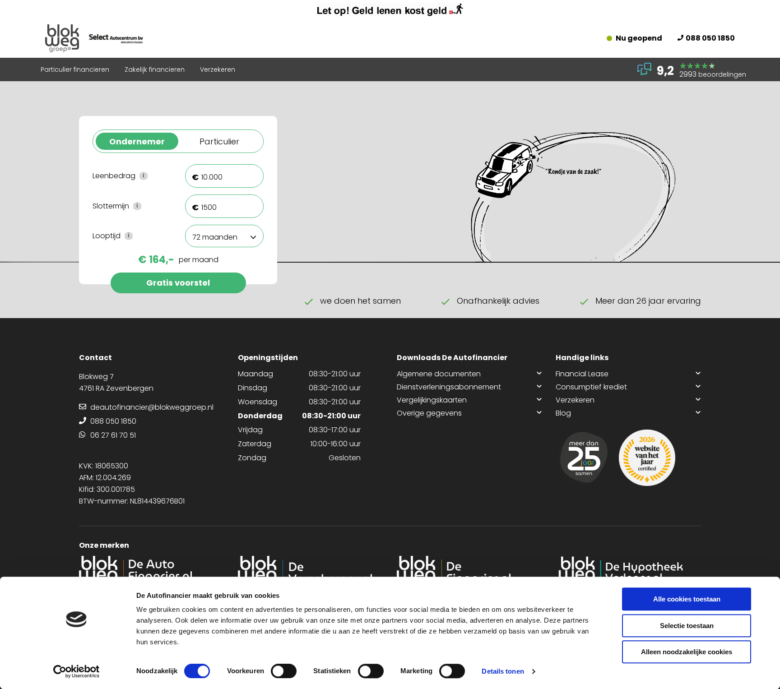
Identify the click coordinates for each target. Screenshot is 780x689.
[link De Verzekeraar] (310, 571)
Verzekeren (217, 69)
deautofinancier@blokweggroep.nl (152, 407)
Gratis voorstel (178, 282)
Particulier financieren (75, 69)
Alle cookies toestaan (686, 599)
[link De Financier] (469, 571)
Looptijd (132, 236)
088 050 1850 (710, 38)
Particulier (219, 141)
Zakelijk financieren (155, 69)
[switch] (284, 671)
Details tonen (503, 671)
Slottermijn (132, 206)
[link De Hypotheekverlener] (628, 571)
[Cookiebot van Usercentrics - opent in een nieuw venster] (76, 671)
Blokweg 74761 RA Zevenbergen (116, 382)
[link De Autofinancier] (151, 571)
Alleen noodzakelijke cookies (686, 652)
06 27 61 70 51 (113, 435)
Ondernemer (137, 141)
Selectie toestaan (687, 625)
